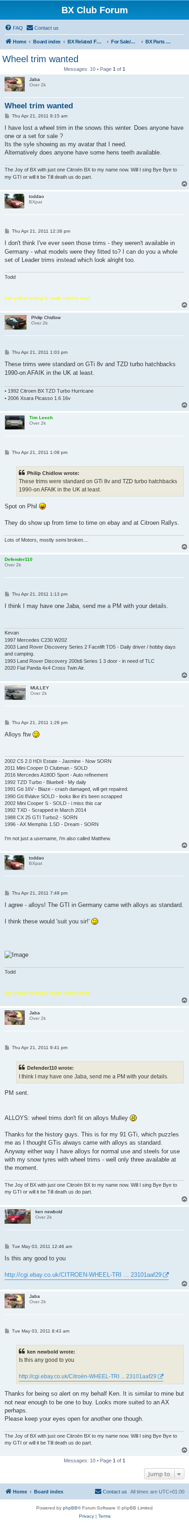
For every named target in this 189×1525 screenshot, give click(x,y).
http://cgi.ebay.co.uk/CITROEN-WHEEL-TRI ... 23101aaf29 (83, 1274)
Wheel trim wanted (40, 59)
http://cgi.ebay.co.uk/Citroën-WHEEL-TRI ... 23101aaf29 (87, 1376)
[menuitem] (14, 27)
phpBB (70, 1507)
